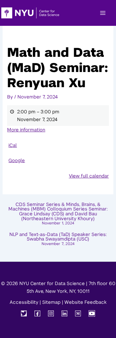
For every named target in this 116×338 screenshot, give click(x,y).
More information (26, 130)
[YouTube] (92, 313)
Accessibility (24, 302)
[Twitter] (24, 313)
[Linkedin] (64, 313)
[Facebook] (37, 313)
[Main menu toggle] (103, 13)
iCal (12, 145)
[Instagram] (51, 313)
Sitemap (51, 302)
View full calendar (89, 176)
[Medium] (78, 313)
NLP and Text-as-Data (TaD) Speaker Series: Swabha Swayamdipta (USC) (58, 239)
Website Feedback (85, 302)
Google (16, 160)
